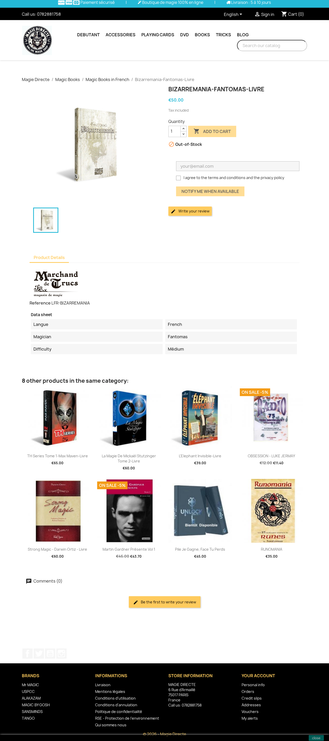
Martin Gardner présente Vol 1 (129, 549)
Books (202, 35)
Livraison (103, 684)
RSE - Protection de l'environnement (127, 718)
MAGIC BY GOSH (36, 704)
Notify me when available (210, 191)
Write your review (193, 211)
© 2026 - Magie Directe (164, 734)
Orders (248, 691)
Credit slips (252, 698)
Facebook (27, 653)
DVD (184, 35)
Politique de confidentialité (118, 711)
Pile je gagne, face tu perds (200, 549)
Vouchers (250, 711)
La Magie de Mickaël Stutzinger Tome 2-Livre (129, 458)
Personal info (253, 684)
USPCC (28, 691)
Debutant (88, 35)
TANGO (28, 718)
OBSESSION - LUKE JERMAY (271, 455)
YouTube (50, 653)
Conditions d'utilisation (115, 698)
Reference (40, 303)
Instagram (61, 653)
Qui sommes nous (110, 724)
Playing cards (157, 35)
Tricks (223, 35)
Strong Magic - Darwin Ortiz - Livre (57, 549)
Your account (258, 675)
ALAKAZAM (31, 698)
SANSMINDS (32, 711)
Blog (243, 35)
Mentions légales (110, 691)
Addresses (251, 704)
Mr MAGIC (30, 684)
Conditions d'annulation (116, 704)
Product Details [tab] (49, 257)
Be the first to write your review (168, 602)
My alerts (250, 718)
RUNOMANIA (271, 549)
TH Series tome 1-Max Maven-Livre (57, 455)
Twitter (39, 653)
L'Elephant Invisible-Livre (200, 455)
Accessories (120, 35)
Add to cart (212, 131)
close (316, 738)
